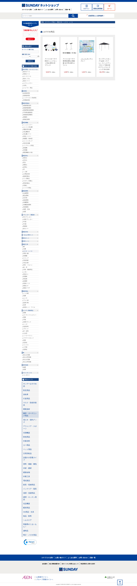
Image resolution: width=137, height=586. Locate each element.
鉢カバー (26, 228)
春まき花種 (26, 355)
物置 (24, 367)
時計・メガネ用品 (30, 535)
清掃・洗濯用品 (29, 493)
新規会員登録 (97, 8)
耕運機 (25, 148)
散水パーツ (26, 81)
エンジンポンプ (27, 141)
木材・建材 (27, 468)
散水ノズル (26, 78)
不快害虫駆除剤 (27, 112)
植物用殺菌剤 (27, 108)
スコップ (26, 258)
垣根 (24, 317)
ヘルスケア (27, 520)
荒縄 (24, 295)
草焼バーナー (27, 136)
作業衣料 (26, 441)
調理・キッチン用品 (30, 498)
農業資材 (26, 409)
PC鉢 (24, 221)
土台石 (25, 333)
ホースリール (27, 76)
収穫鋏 (25, 276)
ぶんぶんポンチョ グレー (87, 60)
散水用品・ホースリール (30, 69)
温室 (24, 340)
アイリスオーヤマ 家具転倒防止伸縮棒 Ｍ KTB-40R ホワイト (69, 62)
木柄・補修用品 (27, 269)
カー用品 (26, 445)
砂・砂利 (26, 331)
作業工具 (26, 476)
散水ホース (26, 71)
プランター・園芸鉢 (29, 215)
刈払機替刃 (26, 131)
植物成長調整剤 (27, 114)
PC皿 (24, 224)
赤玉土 (25, 160)
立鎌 (24, 249)
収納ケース (26, 283)
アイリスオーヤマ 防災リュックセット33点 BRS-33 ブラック (51, 62)
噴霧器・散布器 (27, 138)
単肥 (24, 211)
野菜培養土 (26, 183)
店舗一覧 (67, 9)
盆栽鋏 (25, 281)
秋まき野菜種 (27, 362)
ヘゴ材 (25, 171)
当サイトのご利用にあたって (70, 563)
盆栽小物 (26, 302)
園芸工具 (59, 22)
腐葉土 (25, 164)
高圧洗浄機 (26, 143)
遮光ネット (26, 238)
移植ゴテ (26, 285)
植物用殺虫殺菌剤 (28, 110)
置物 (24, 312)
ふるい (25, 272)
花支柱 (25, 342)
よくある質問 (49, 9)
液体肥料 (26, 200)
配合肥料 (26, 195)
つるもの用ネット (28, 235)
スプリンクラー (27, 83)
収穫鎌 (25, 255)
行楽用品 (26, 398)
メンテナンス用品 (28, 145)
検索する (30, 61)
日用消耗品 (27, 453)
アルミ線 (26, 300)
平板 (24, 319)
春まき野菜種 (27, 357)
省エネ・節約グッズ (30, 421)
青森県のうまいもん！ (30, 525)
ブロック (26, 328)
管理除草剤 (26, 100)
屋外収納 (25, 365)
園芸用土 (25, 155)
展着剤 (25, 117)
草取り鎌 (26, 253)
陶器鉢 (25, 226)
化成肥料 (26, 193)
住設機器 (26, 504)
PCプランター (27, 217)
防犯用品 (26, 437)
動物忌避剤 (26, 119)
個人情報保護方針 (54, 563)
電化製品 (26, 481)
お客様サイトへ (42, 577)
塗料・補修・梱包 (30, 464)
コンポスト (26, 375)
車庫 (24, 369)
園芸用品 (25, 291)
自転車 (25, 394)
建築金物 (26, 472)
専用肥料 (26, 207)
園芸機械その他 (27, 152)
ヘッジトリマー (27, 125)
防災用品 (26, 390)
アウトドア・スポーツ (30, 427)
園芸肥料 (25, 191)
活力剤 (25, 197)
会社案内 (44, 563)
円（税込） (51, 72)
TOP (120, 583)
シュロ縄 (26, 293)
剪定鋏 (25, 278)
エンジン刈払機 (27, 127)
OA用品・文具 (28, 512)
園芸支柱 (25, 232)
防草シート (26, 241)
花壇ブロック (27, 322)
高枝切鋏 (26, 260)
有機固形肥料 (27, 204)
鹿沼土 (25, 158)
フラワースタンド (28, 338)
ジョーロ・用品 (27, 87)
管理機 (25, 150)
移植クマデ (26, 288)
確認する (30, 39)
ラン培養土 (26, 178)
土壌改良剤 (26, 174)
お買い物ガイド (38, 9)
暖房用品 (26, 508)
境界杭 (25, 349)
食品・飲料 (27, 516)
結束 (24, 305)
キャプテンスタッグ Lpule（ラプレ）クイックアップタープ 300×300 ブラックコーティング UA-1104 (105, 64)
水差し (25, 85)
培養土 (25, 185)
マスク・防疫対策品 (30, 404)
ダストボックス (27, 372)
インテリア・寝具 (30, 489)
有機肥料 (26, 202)
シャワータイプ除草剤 (29, 97)
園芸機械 (25, 122)
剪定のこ (26, 274)
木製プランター (27, 219)
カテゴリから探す (27, 9)
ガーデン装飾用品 (28, 310)
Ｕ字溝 (25, 347)
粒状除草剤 (26, 93)
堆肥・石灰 (26, 209)
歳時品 (25, 531)
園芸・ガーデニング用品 (48, 22)
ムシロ (25, 298)
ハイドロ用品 (27, 187)
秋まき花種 (26, 359)
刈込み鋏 (26, 262)
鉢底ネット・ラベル (29, 307)
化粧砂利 (26, 326)
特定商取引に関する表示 (88, 563)
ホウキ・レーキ (68, 22)
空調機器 (26, 433)
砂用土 (25, 167)
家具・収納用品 (29, 485)
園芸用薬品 (26, 103)
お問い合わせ (59, 9)
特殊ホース (26, 74)
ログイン (86, 8)
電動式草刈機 (27, 129)
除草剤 (25, 91)
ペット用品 (27, 449)
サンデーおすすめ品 (30, 385)
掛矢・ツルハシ (27, 265)
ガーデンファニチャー (29, 315)
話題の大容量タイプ (30, 459)
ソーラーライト (27, 335)
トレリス (26, 345)
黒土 (24, 162)
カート (109, 8)
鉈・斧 (25, 267)
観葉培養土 (26, 176)
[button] (30, 542)
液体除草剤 (26, 95)
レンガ (25, 324)
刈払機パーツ (27, 134)
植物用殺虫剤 (27, 105)
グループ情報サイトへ (44, 579)
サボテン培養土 (27, 181)
